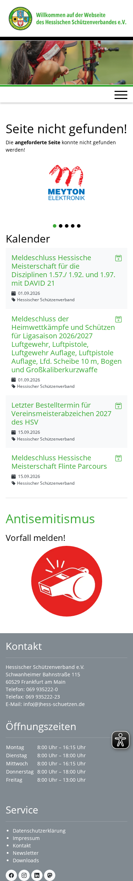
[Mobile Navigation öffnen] (121, 94)
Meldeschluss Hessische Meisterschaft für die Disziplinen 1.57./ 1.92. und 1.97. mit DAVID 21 (63, 270)
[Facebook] (11, 875)
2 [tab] (61, 226)
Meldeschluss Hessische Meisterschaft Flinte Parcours (59, 462)
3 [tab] (67, 226)
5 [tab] (79, 226)
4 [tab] (73, 226)
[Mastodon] (49, 875)
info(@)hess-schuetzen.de (54, 704)
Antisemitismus (50, 518)
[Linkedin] (37, 875)
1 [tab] (55, 226)
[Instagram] (24, 875)
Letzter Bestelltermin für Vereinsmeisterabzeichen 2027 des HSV (61, 413)
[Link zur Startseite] (66, 17)
